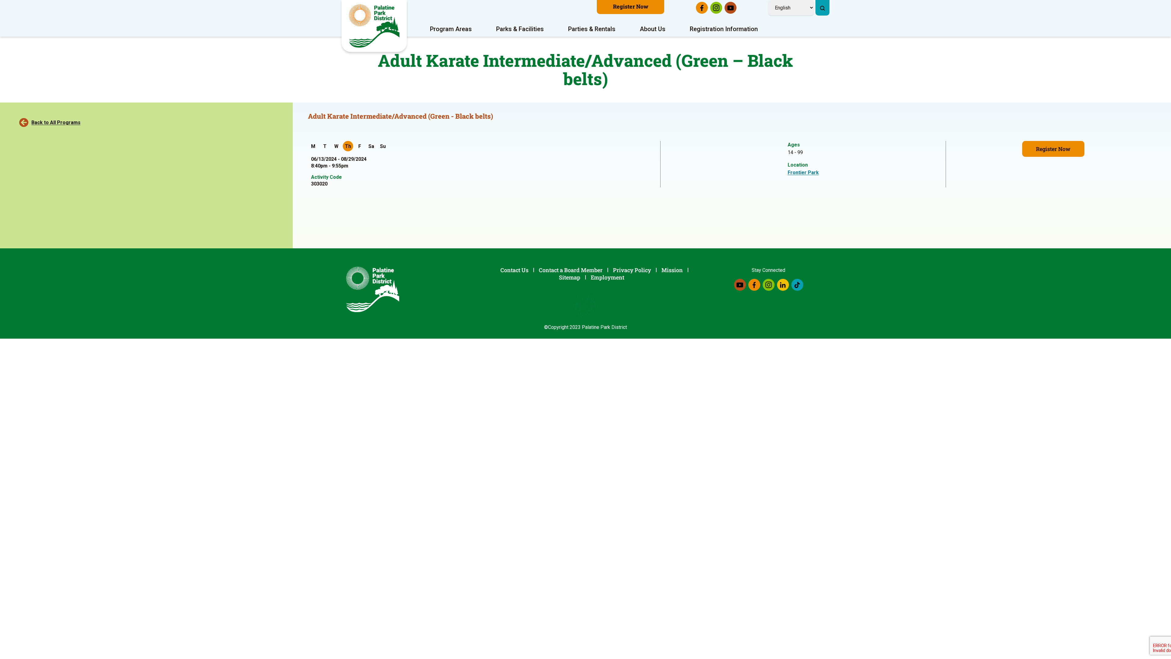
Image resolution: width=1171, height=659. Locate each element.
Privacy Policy (632, 270)
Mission (672, 270)
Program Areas (451, 29)
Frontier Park (803, 172)
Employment (607, 277)
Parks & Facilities (520, 29)
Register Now (630, 6)
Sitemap (569, 277)
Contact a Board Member (571, 270)
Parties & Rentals (591, 29)
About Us (652, 29)
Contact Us (514, 270)
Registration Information (724, 29)
